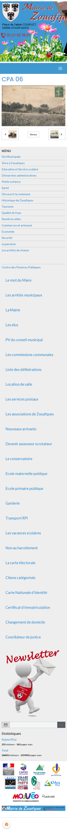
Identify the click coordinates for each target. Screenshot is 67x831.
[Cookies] (6, 824)
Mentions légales (33, 822)
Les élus (12, 325)
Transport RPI (17, 518)
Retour (33, 134)
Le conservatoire (19, 459)
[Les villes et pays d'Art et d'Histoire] (23, 782)
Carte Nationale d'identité (26, 592)
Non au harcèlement (22, 548)
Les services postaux (22, 399)
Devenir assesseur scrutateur (29, 444)
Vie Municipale (11, 156)
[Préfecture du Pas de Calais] (8, 769)
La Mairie (13, 310)
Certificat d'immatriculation (28, 607)
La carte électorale (20, 563)
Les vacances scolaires (23, 533)
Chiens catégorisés (20, 578)
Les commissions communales (29, 355)
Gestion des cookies (33, 826)
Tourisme (7, 206)
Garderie (13, 503)
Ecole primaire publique (24, 488)
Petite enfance (11, 181)
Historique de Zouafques (17, 200)
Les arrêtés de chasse (15, 250)
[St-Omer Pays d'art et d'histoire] (10, 782)
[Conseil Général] (39, 769)
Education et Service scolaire (20, 169)
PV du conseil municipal (24, 340)
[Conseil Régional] (56, 769)
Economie (8, 231)
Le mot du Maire (19, 280)
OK (61, 724)
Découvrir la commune (16, 194)
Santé (5, 188)
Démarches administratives (19, 175)
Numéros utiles (11, 219)
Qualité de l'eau (11, 212)
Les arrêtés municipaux (24, 295)
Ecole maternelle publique (26, 474)
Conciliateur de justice (23, 637)
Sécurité (7, 238)
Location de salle (19, 384)
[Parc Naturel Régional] (35, 782)
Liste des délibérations (23, 369)
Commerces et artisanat (17, 225)
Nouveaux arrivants (21, 429)
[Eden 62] (52, 782)
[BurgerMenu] (60, 68)
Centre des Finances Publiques (21, 267)
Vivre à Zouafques (13, 163)
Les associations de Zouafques (30, 414)
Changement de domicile (25, 622)
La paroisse (9, 244)
